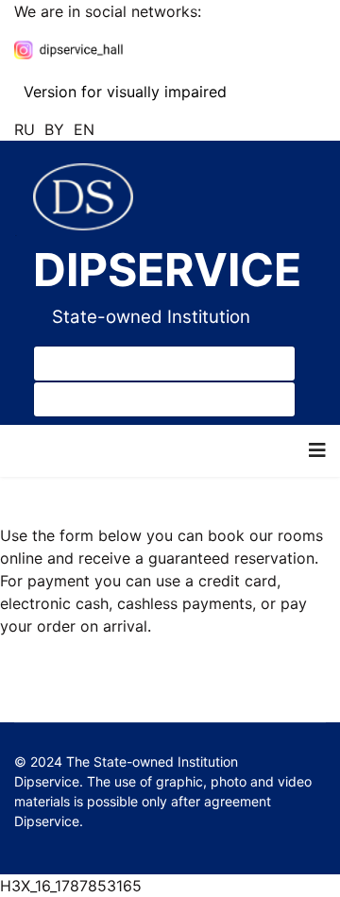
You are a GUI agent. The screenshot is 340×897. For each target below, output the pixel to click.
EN (84, 129)
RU (24, 129)
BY (54, 129)
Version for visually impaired (123, 91)
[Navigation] (317, 451)
